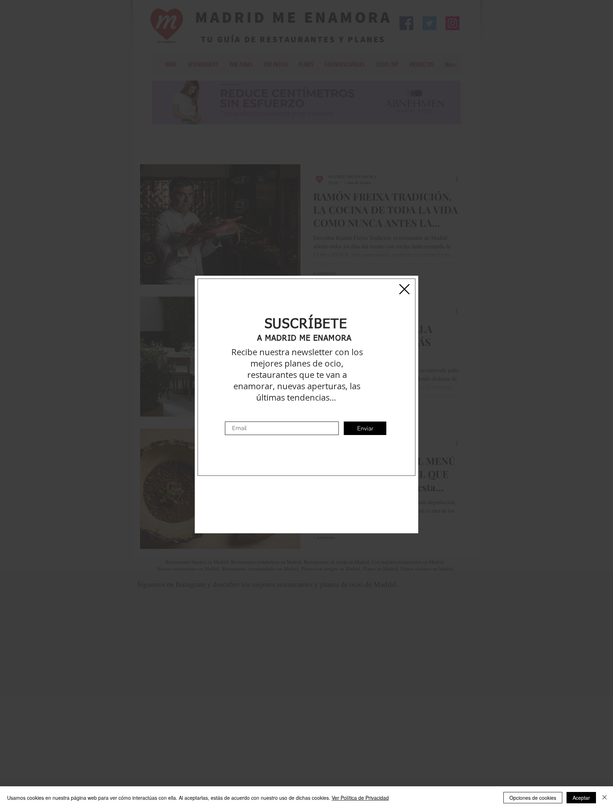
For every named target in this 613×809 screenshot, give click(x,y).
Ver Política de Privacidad (360, 797)
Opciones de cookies (532, 797)
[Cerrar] (604, 797)
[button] (404, 289)
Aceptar (581, 797)
